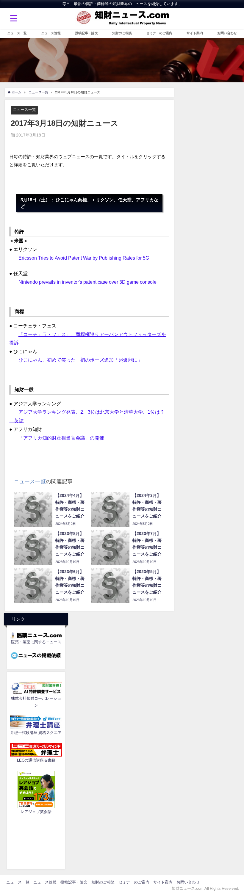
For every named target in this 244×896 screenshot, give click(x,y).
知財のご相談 (122, 33)
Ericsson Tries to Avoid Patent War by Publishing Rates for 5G (83, 257)
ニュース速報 (51, 33)
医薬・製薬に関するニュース (36, 642)
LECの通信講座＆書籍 (36, 760)
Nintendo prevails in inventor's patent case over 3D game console (87, 282)
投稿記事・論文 (86, 33)
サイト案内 (195, 33)
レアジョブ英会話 (36, 812)
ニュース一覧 (17, 33)
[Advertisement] (36, 840)
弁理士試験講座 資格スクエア (36, 733)
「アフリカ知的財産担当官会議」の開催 (61, 437)
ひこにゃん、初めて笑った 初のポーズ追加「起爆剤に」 (80, 359)
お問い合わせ (227, 33)
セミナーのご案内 (159, 33)
